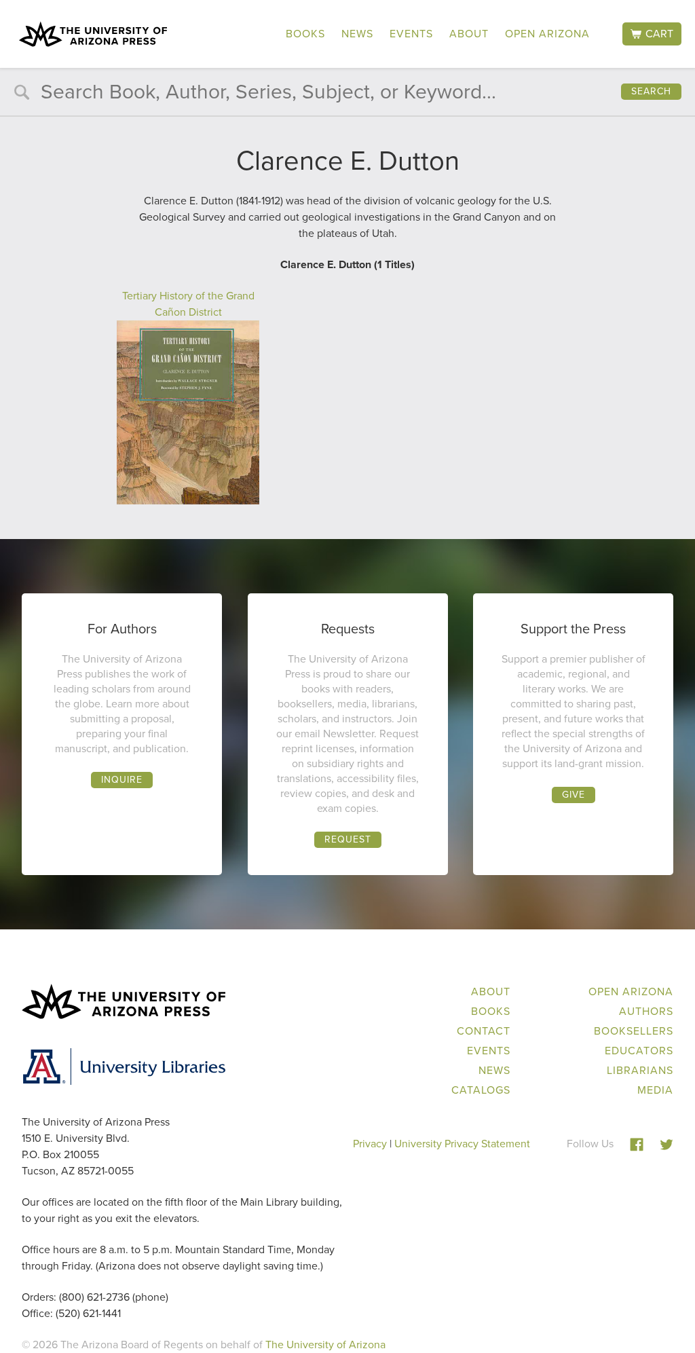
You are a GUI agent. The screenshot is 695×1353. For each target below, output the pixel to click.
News (357, 33)
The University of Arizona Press (93, 34)
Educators (639, 1050)
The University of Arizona (325, 1344)
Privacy (370, 1143)
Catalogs (480, 1090)
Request (347, 839)
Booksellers (633, 1031)
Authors (646, 1011)
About (469, 33)
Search (651, 91)
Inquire (122, 780)
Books (305, 33)
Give (573, 794)
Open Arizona (547, 33)
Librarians (640, 1070)
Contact (483, 1031)
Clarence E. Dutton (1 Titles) (347, 264)
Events (411, 33)
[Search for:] (347, 95)
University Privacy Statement (462, 1143)
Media (655, 1090)
